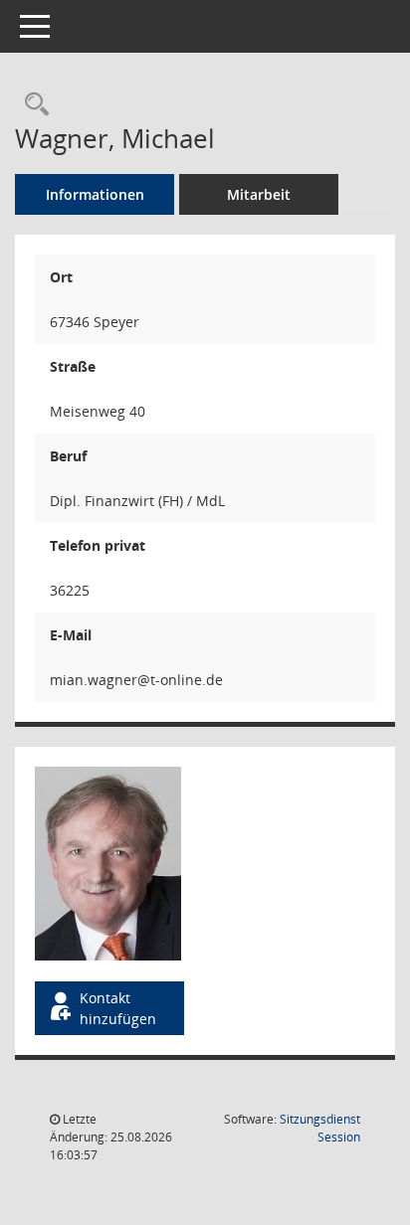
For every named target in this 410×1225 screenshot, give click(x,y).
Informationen (95, 194)
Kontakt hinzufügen (118, 1008)
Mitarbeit (259, 194)
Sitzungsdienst (320, 1128)
